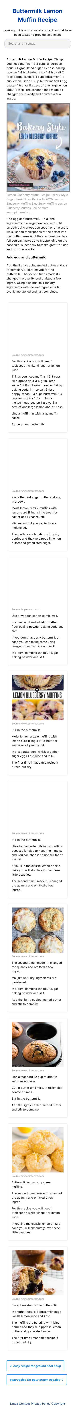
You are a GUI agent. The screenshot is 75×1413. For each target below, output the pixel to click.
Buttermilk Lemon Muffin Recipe (37, 15)
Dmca (14, 1403)
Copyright (58, 1403)
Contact (24, 1403)
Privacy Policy (40, 1403)
